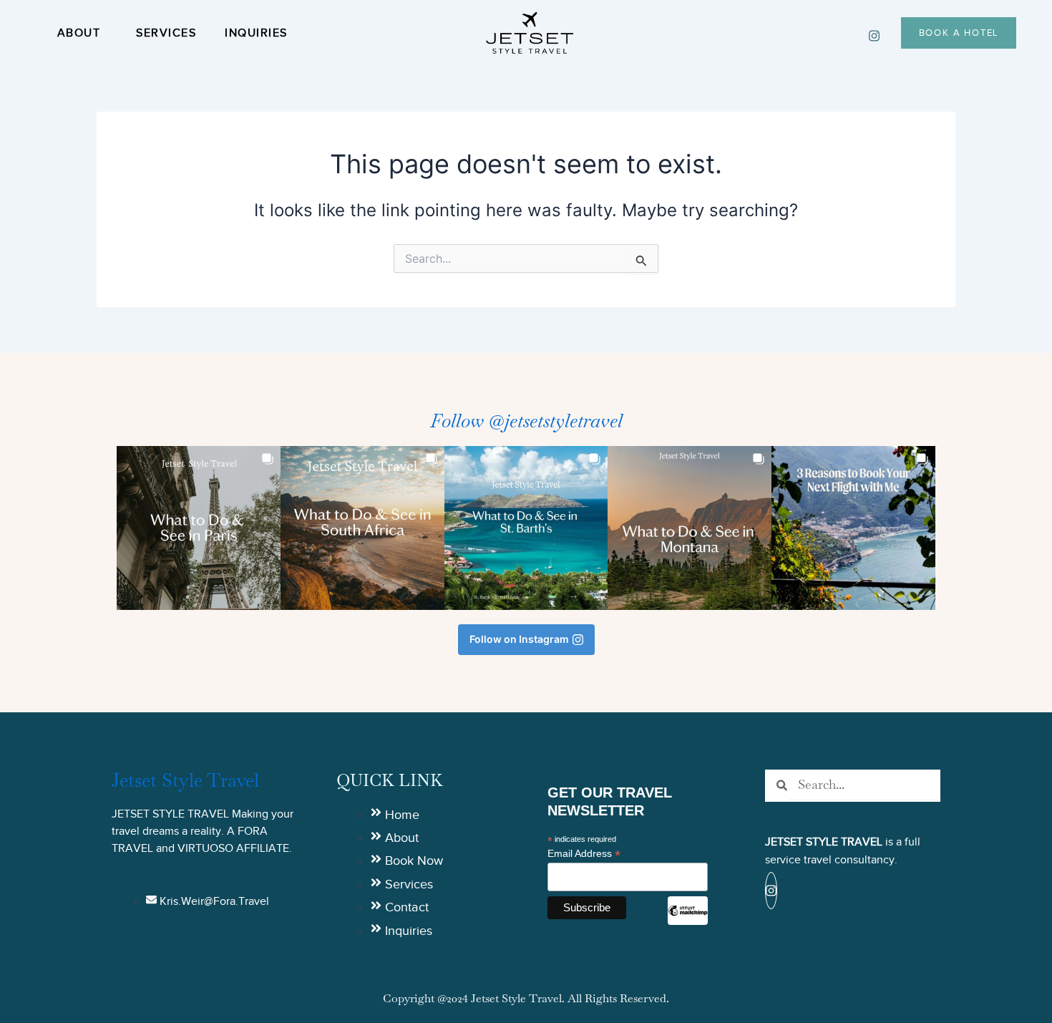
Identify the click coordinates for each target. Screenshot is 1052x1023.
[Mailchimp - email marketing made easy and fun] (688, 921)
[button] (199, 528)
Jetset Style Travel (185, 780)
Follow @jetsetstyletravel (526, 421)
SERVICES (166, 32)
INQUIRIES (256, 32)
